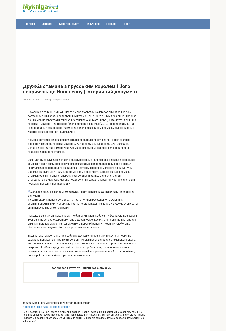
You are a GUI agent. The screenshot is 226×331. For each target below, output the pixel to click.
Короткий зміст (69, 23)
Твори (126, 23)
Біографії (46, 23)
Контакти (29, 306)
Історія (30, 23)
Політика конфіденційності (53, 306)
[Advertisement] (113, 59)
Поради (111, 23)
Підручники (92, 23)
